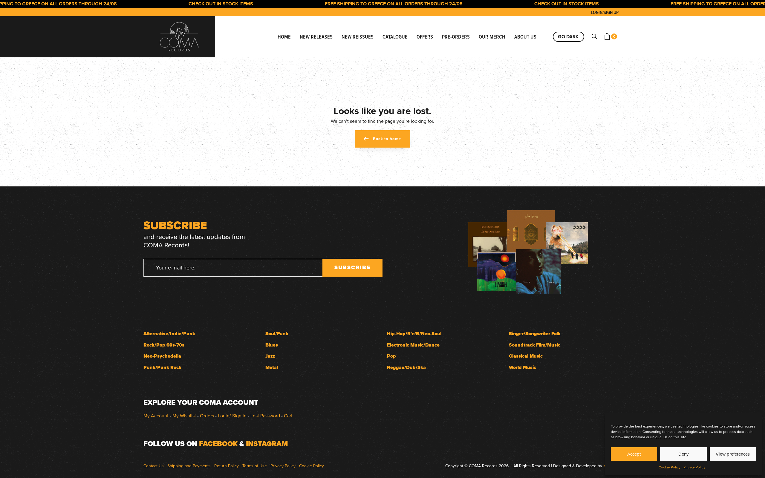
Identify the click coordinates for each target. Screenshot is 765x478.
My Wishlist (184, 415)
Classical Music (526, 356)
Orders (207, 415)
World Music (522, 367)
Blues (271, 344)
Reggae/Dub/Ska (406, 367)
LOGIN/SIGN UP (605, 12)
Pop (391, 356)
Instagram (267, 443)
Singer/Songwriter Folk (535, 333)
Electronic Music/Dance (413, 344)
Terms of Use (254, 466)
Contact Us (153, 466)
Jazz (270, 356)
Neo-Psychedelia (162, 356)
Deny (683, 454)
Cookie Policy (669, 467)
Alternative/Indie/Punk (169, 333)
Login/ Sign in (232, 415)
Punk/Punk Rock (162, 367)
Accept (634, 454)
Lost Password (265, 415)
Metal (271, 367)
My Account (156, 415)
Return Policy (226, 466)
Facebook (218, 443)
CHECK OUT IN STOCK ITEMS (211, 3)
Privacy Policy (694, 467)
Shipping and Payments (189, 466)
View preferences (733, 454)
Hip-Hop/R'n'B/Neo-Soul (414, 333)
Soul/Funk (276, 333)
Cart (288, 415)
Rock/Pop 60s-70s (163, 344)
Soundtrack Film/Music (534, 344)
